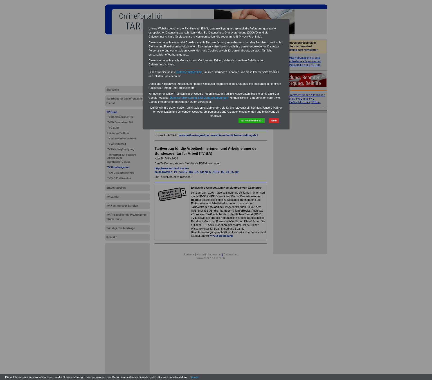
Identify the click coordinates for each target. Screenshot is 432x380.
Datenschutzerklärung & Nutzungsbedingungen (199, 97)
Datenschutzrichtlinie (189, 72)
